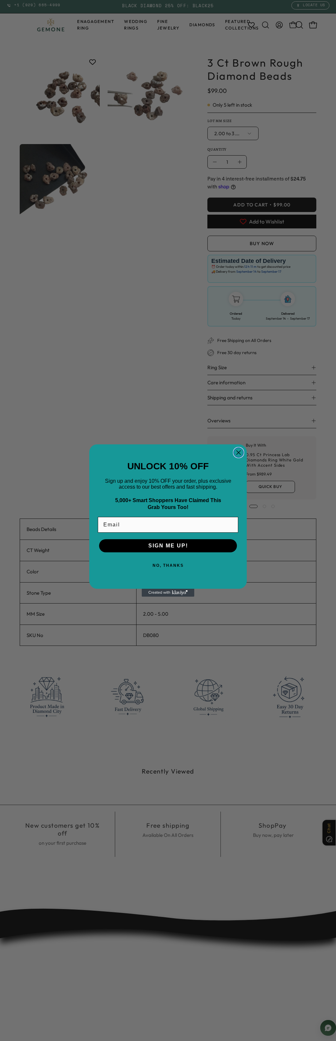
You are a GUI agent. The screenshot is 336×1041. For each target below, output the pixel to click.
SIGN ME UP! (168, 545)
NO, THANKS (168, 565)
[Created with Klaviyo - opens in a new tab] (168, 593)
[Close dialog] (238, 452)
